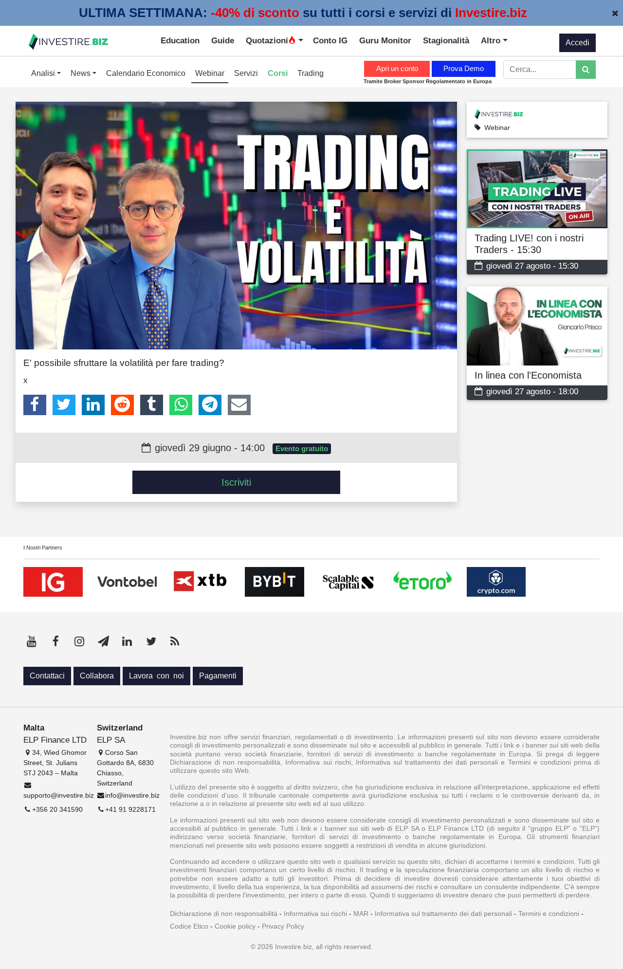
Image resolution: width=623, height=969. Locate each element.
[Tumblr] (151, 405)
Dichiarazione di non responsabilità (223, 913)
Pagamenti (218, 676)
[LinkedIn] (93, 405)
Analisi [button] (44, 73)
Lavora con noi (156, 676)
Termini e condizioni (548, 913)
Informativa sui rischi (315, 913)
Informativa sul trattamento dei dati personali (443, 913)
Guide (222, 40)
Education (180, 40)
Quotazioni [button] (267, 40)
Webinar (209, 73)
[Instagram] (79, 641)
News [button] (81, 73)
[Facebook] (34, 405)
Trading (310, 73)
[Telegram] (210, 405)
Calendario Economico (145, 73)
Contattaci (47, 676)
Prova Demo (463, 68)
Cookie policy (235, 926)
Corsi (278, 73)
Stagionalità (446, 40)
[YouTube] (31, 641)
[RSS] (174, 641)
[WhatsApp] (180, 405)
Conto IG (330, 40)
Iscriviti (236, 482)
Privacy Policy (283, 926)
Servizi (246, 73)
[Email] (239, 405)
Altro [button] (492, 40)
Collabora (97, 676)
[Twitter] (64, 405)
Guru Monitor (385, 40)
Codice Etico (189, 926)
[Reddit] (122, 405)
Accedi (577, 42)
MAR (360, 913)
